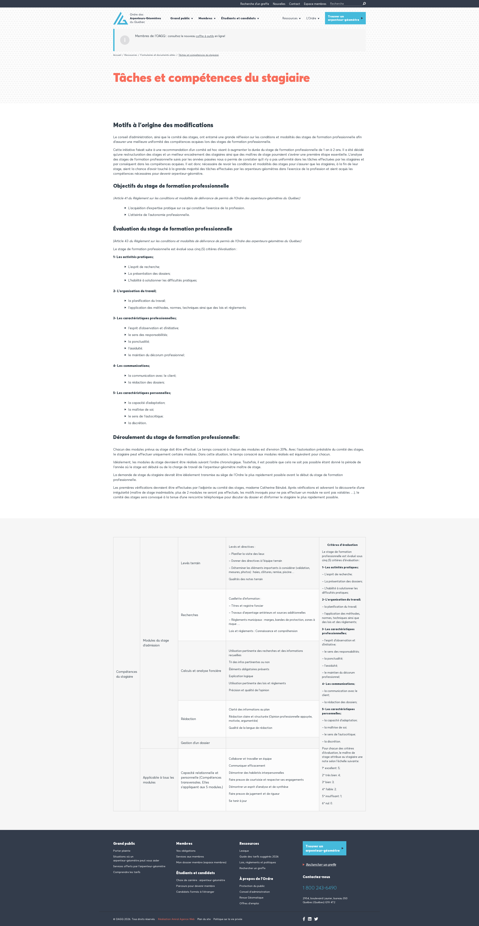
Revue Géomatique (251, 897)
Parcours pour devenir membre (195, 886)
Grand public (124, 843)
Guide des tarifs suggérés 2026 (259, 856)
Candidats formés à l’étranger (195, 891)
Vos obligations (186, 850)
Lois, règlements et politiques (258, 862)
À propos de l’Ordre (256, 878)
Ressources (130, 55)
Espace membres (315, 4)
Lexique (244, 850)
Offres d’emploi (249, 903)
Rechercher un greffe (253, 868)
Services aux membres (190, 856)
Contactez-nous (316, 877)
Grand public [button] (180, 18)
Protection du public (252, 886)
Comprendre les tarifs (126, 872)
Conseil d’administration (255, 891)
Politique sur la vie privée (227, 919)
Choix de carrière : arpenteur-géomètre (200, 880)
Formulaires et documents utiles (157, 55)
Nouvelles (279, 4)
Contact (294, 4)
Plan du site (204, 919)
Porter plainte (121, 850)
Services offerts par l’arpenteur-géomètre (139, 866)
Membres (184, 843)
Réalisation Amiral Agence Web (176, 919)
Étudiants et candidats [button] (238, 18)
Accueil (117, 55)
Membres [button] (205, 18)
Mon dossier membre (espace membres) (201, 862)
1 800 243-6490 (320, 888)
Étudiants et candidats (195, 873)
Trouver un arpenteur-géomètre (343, 18)
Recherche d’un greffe (254, 4)
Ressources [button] (290, 18)
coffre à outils (205, 36)
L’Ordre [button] (311, 18)
